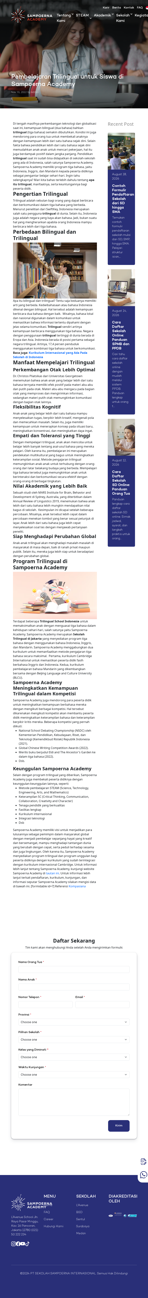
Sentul (80, 1219)
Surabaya (82, 1226)
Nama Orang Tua (31, 962)
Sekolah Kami (123, 18)
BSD (79, 1212)
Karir (106, 7)
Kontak (129, 7)
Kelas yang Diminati (32, 1049)
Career (48, 1219)
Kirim (118, 1125)
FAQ (140, 7)
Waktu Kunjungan (32, 1067)
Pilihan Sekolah (30, 1032)
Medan (81, 1233)
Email (80, 997)
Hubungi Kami (54, 1226)
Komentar (25, 1085)
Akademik (102, 16)
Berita (116, 7)
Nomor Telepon (29, 997)
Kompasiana (77, 886)
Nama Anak (27, 979)
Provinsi (24, 1014)
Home (48, 1205)
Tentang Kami (64, 18)
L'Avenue (82, 1205)
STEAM (82, 16)
